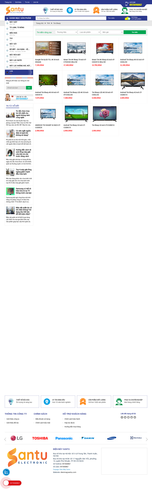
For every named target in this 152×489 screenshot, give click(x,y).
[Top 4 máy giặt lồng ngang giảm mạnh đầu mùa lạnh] (10, 172)
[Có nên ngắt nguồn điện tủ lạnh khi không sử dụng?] (10, 133)
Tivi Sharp (57, 23)
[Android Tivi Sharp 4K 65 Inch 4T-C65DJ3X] (133, 48)
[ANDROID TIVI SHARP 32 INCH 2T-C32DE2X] (48, 114)
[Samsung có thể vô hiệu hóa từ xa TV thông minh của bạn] (10, 191)
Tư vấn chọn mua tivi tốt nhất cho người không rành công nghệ (23, 114)
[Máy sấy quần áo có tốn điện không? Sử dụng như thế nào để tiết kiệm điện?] (10, 210)
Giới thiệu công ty (13, 419)
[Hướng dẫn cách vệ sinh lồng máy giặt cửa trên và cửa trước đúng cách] (10, 152)
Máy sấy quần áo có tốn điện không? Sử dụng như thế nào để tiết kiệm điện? (24, 210)
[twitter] (125, 417)
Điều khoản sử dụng (43, 419)
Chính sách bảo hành (72, 419)
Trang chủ (8, 2)
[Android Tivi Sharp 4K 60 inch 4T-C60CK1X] (48, 81)
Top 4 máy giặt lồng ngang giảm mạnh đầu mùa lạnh (23, 171)
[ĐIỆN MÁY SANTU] (15, 10)
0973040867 (136, 4)
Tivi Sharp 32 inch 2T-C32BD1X (103, 125)
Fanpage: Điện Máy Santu (61, 469)
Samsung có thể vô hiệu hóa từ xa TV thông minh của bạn (23, 190)
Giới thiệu (18, 2)
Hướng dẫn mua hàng (72, 426)
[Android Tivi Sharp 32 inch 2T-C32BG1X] (76, 114)
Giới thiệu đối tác (13, 423)
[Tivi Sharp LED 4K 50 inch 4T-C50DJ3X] (105, 81)
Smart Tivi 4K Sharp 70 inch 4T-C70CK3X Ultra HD (75, 60)
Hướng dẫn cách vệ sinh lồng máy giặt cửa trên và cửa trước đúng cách (23, 153)
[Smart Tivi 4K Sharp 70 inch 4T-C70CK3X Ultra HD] (76, 48)
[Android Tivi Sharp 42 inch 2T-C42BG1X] (133, 81)
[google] (134, 417)
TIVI (48, 23)
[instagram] (128, 417)
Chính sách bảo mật (43, 423)
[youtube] (131, 417)
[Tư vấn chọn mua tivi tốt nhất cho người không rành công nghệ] (10, 114)
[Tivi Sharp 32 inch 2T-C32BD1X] (105, 114)
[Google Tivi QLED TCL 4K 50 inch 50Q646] (48, 48)
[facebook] (122, 417)
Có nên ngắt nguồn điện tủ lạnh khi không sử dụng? (23, 133)
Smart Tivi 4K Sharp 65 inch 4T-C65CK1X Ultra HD (103, 60)
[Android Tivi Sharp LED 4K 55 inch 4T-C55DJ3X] (76, 81)
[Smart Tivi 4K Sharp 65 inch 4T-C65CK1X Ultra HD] (105, 48)
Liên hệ (35, 2)
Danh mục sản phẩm (20, 18)
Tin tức (27, 2)
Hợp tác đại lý (69, 423)
